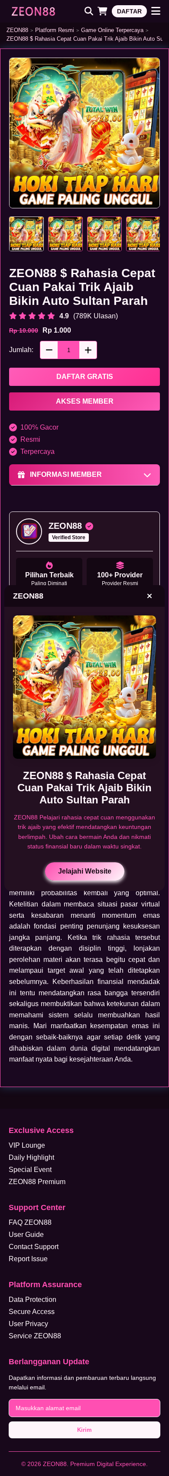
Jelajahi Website (84, 871)
